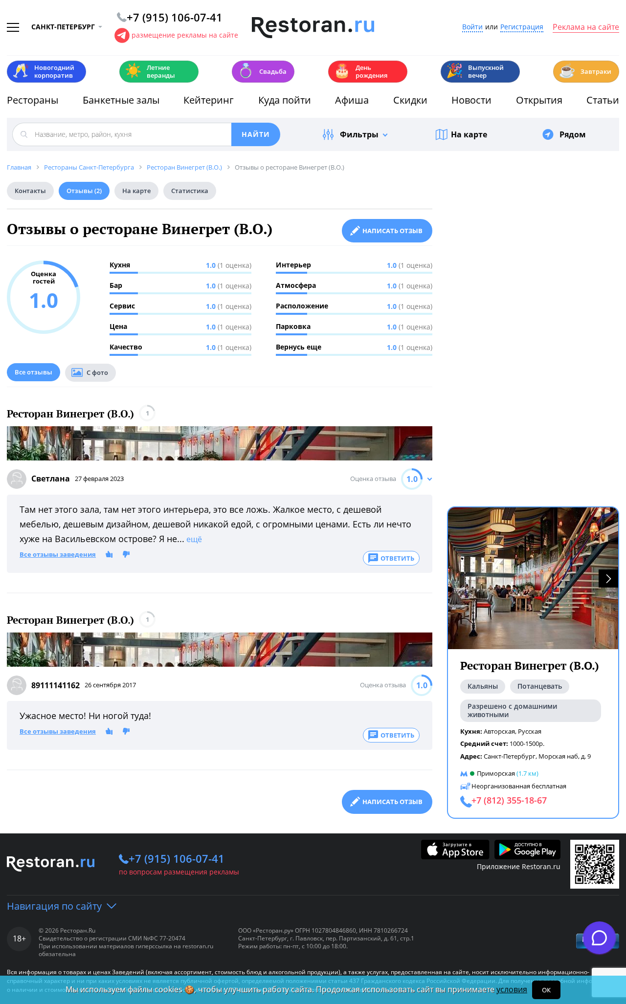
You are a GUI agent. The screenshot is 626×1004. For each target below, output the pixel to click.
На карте (469, 134)
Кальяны (483, 686)
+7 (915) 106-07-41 (176, 858)
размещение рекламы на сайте (185, 35)
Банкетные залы (121, 100)
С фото (97, 372)
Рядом (572, 134)
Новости (471, 100)
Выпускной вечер (475, 71)
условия (511, 989)
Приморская (496, 773)
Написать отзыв (392, 230)
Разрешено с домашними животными (512, 710)
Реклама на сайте (586, 27)
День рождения (360, 71)
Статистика (189, 190)
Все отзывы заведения (58, 555)
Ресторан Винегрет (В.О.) (70, 414)
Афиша (352, 100)
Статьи (602, 100)
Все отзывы (33, 372)
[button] (608, 578)
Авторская (499, 731)
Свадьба (262, 70)
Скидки (410, 100)
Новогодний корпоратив (43, 71)
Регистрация (521, 27)
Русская (529, 731)
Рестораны (32, 100)
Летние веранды (150, 71)
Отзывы (84, 190)
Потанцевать (539, 686)
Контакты (30, 190)
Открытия (539, 100)
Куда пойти (284, 100)
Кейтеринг (208, 100)
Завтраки (585, 70)
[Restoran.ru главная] (313, 27)
